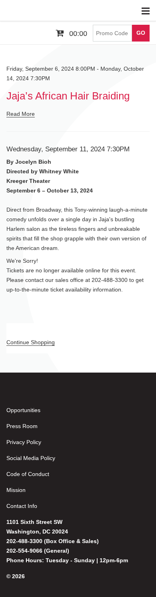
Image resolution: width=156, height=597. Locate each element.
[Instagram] (50, 395)
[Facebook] (10, 395)
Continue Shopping (30, 342)
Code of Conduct (27, 474)
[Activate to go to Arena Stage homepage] (17, 10)
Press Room (22, 426)
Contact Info (21, 506)
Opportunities (23, 410)
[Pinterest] (70, 395)
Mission (16, 490)
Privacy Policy (23, 442)
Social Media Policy (30, 458)
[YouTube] (30, 395)
